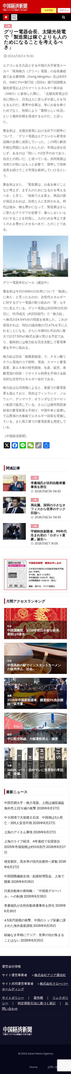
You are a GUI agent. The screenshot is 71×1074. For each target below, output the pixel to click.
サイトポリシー (13, 998)
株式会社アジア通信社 (50, 975)
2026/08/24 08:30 (48, 517)
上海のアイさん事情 (18, 832)
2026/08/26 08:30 (48, 491)
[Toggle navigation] (14, 17)
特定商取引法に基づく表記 (37, 1003)
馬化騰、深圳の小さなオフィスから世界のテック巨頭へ (48, 509)
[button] (63, 17)
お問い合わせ (55, 1067)
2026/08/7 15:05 (46, 544)
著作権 (38, 998)
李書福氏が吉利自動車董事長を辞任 (29, 905)
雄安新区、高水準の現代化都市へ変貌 (31, 861)
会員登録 (48, 10)
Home (33, 1067)
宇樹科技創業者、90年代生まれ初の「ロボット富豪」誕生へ (49, 535)
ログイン (64, 10)
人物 (8, 25)
